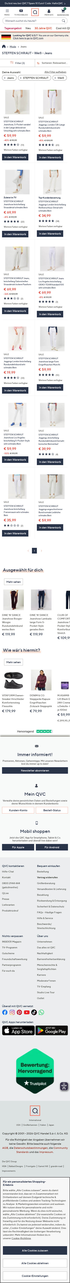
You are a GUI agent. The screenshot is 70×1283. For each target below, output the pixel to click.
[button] (7, 13)
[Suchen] (64, 21)
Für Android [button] (52, 847)
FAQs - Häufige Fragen (49, 912)
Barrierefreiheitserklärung (51, 959)
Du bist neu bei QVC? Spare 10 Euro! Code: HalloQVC (34, 3)
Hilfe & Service (45, 918)
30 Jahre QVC (43, 28)
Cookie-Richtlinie (21, 1238)
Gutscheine (8, 953)
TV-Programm (9, 947)
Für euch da (8, 970)
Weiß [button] (60, 78)
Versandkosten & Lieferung (51, 888)
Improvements (8, 1171)
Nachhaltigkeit (45, 953)
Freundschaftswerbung (14, 959)
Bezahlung (43, 894)
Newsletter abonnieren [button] (35, 770)
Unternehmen (44, 941)
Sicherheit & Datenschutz (50, 906)
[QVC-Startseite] (3, 47)
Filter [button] (20, 63)
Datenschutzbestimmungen (31, 1148)
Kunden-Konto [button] (18, 810)
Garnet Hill (43, 1166)
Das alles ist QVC (46, 947)
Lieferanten (8, 904)
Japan (51, 1125)
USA (18, 1125)
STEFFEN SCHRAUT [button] (35, 78)
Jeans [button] (10, 78)
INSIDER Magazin (11, 941)
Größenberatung (46, 883)
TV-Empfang (44, 986)
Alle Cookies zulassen (35, 1250)
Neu (28, 28)
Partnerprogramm (11, 964)
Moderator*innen (46, 980)
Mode (13, 46)
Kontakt (6, 877)
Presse (5, 898)
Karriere (41, 974)
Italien (43, 1125)
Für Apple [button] (18, 847)
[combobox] (31, 21)
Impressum (46, 1152)
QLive (5, 893)
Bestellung (43, 871)
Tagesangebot (13, 28)
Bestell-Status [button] (52, 810)
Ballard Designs (16, 1166)
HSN (4, 1166)
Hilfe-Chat (8, 871)
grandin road (56, 1166)
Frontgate (31, 1166)
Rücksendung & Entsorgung (52, 900)
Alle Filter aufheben (55, 71)
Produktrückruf (10, 910)
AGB (5, 1148)
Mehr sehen (13, 581)
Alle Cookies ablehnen (35, 1263)
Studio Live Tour (46, 992)
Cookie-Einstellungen (35, 1276)
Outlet (40, 998)
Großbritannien (30, 1125)
